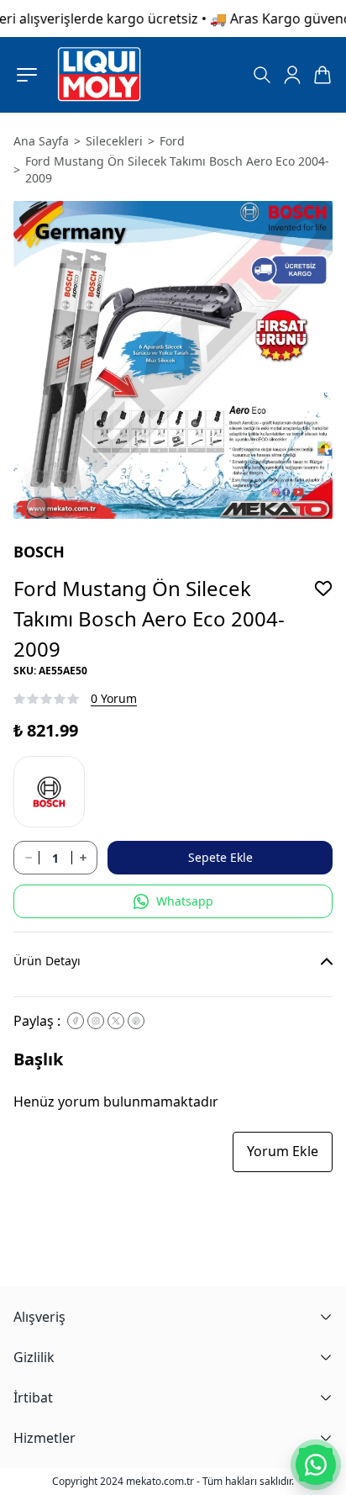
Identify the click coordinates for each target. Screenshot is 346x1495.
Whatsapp (184, 901)
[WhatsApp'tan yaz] (316, 1465)
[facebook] (75, 1021)
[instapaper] (95, 1021)
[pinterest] (136, 1021)
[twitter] (115, 1021)
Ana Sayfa (41, 141)
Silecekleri (114, 141)
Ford (172, 141)
